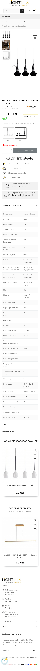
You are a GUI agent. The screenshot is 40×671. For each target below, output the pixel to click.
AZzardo (9, 106)
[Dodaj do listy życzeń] (35, 34)
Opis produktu (8, 432)
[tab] (20, 205)
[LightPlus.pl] (20, 664)
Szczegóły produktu (11, 205)
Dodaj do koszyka (26, 151)
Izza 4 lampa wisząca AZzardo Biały (20, 485)
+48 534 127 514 (11, 601)
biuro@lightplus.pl (11, 608)
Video (4, 424)
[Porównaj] (35, 38)
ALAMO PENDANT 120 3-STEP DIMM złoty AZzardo (20, 556)
